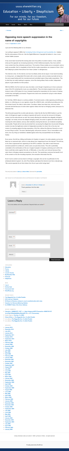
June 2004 (8, 412)
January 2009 (8, 344)
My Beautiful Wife (10, 274)
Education (8, 267)
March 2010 (8, 340)
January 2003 (8, 429)
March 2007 (8, 376)
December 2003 (9, 420)
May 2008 (7, 352)
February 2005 (9, 399)
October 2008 (8, 348)
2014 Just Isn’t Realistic (11, 299)
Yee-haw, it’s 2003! (19, 315)
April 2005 (8, 395)
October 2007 (8, 363)
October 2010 (8, 337)
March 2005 (8, 397)
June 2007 (8, 371)
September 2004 (9, 408)
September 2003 (9, 422)
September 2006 (9, 382)
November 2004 (9, 405)
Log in (7, 285)
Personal (7, 276)
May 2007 (7, 373)
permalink (39, 171)
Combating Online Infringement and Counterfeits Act (40, 52)
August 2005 (8, 389)
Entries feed (8, 287)
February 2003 (9, 427)
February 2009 (9, 342)
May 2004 (7, 414)
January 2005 (8, 401)
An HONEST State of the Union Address (16, 305)
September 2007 (9, 365)
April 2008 (8, 354)
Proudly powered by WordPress (34, 445)
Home (7, 24)
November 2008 (9, 346)
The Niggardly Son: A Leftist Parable (15, 297)
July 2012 (7, 331)
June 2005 (8, 391)
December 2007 (9, 359)
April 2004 (8, 416)
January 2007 (8, 378)
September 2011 (9, 335)
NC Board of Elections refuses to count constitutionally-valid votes (23, 301)
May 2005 (7, 393)
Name (11, 236)
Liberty (19, 171)
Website (11, 254)
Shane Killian (26, 171)
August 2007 (8, 367)
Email (11, 245)
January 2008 (8, 357)
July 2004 (7, 410)
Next (62, 30)
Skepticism (8, 278)
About (25, 24)
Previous (8, 30)
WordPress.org (9, 291)
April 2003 (8, 425)
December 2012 (9, 329)
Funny (7, 269)
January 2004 (8, 418)
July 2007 (7, 369)
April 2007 (8, 374)
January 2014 (8, 327)
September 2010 (9, 339)
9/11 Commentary (34, 313)
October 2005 (8, 386)
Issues (13, 24)
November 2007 (9, 361)
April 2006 (8, 384)
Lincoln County (9, 273)
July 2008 (7, 350)
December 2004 (9, 403)
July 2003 (7, 424)
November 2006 (9, 380)
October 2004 (8, 407)
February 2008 (9, 356)
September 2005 (9, 388)
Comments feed (9, 289)
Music (19, 24)
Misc (31, 24)
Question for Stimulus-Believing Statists (16, 303)
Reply (24, 191)
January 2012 (8, 333)
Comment (12, 212)
